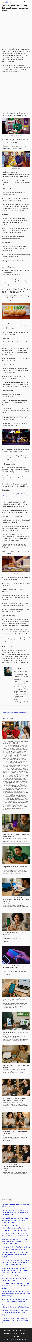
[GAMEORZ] (6, 2)
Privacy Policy (23, 1330)
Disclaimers (7, 1333)
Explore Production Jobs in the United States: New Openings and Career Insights (15, 1313)
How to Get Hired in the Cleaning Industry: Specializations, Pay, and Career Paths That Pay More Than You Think (16, 1228)
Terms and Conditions (10, 1330)
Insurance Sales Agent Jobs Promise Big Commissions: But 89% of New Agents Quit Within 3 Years (15, 1212)
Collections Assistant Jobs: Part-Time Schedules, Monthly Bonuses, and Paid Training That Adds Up (15, 1241)
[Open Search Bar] (24, 2)
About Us (16, 1336)
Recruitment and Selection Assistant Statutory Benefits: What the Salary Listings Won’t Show (14, 1278)
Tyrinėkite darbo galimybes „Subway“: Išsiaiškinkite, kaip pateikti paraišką (16, 710)
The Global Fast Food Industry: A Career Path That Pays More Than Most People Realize (15, 1286)
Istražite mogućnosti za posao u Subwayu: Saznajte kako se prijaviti (15, 712)
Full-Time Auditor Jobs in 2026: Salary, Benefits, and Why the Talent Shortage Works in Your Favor (15, 1255)
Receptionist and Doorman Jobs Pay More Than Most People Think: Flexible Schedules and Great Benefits (15, 1270)
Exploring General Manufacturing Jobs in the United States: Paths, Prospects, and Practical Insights (16, 1294)
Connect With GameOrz (20, 1333)
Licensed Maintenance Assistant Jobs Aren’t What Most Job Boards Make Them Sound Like (15, 1220)
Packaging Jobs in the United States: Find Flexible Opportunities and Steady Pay (15, 1320)
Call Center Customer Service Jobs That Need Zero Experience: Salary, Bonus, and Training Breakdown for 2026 (15, 1262)
